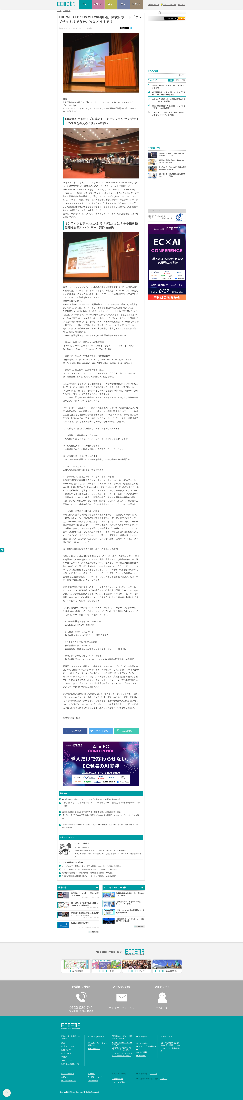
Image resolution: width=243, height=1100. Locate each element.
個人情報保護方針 (68, 1081)
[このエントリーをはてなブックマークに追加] (131, 28)
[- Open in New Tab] (167, 215)
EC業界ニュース (67, 1046)
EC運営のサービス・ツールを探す (122, 1044)
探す (111, 4)
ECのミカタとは (67, 1074)
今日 (171, 80)
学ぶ (123, 4)
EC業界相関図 (117, 1079)
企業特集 (62, 887)
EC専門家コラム (67, 1053)
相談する (98, 4)
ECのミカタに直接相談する (170, 1049)
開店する (137, 4)
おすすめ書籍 (141, 1052)
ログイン (153, 1074)
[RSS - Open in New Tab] (181, 18)
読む (85, 4)
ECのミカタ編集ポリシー (71, 1064)
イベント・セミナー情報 (115, 887)
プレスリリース (67, 1060)
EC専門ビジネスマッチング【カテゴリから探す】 (122, 1049)
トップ (59, 11)
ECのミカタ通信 (118, 1082)
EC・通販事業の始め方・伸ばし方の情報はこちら (170, 1044)
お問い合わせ (93, 1081)
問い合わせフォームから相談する (97, 1044)
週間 (177, 80)
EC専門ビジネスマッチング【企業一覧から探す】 (122, 1054)
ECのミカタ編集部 (82, 843)
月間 (183, 80)
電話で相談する (94, 1049)
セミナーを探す (142, 1043)
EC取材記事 (66, 11)
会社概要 (91, 1074)
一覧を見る (94, 932)
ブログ (64, 1057)
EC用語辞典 (141, 1056)
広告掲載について (95, 1077)
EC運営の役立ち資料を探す (146, 1047)
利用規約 (64, 1077)
